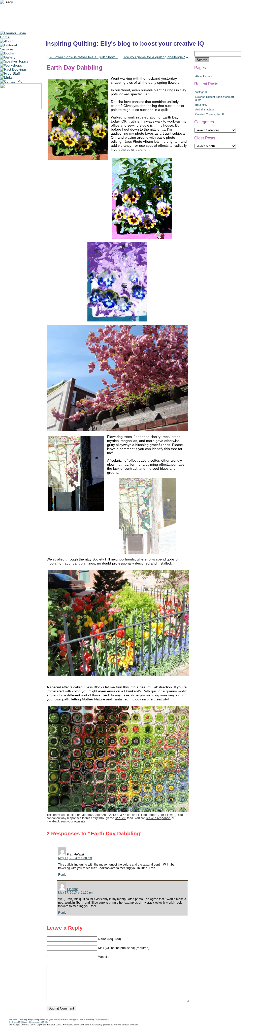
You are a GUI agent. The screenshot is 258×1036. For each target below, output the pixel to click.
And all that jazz (204, 109)
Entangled (201, 104)
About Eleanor (203, 76)
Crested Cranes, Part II (209, 114)
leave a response (158, 818)
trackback (53, 821)
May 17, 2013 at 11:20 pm (75, 892)
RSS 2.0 (120, 818)
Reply (62, 874)
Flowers (170, 814)
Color (160, 814)
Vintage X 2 (202, 92)
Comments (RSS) (38, 1022)
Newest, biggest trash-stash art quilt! (214, 98)
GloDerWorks (102, 1019)
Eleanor (72, 889)
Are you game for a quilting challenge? (154, 57)
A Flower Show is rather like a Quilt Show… (83, 57)
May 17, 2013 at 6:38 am (75, 858)
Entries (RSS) (16, 1022)
